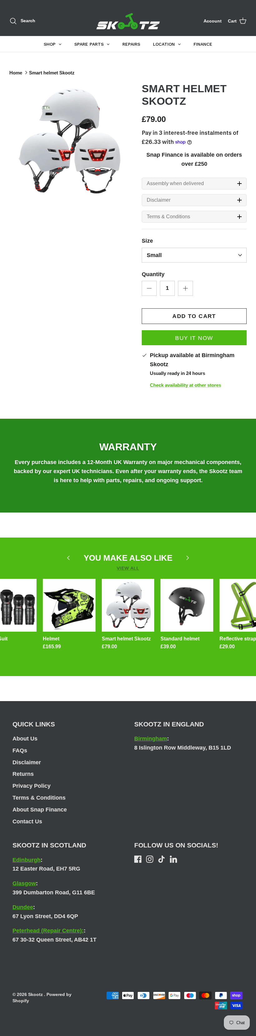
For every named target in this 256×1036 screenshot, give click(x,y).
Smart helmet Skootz (52, 72)
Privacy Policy (31, 786)
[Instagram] (149, 859)
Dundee (22, 907)
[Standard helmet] (186, 605)
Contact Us (27, 821)
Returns (23, 774)
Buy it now (194, 338)
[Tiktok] (161, 859)
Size (147, 241)
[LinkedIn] (173, 859)
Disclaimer (158, 200)
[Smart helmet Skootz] (128, 605)
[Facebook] (137, 859)
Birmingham (150, 738)
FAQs (19, 750)
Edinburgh (26, 860)
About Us (24, 738)
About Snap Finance (39, 809)
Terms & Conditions (168, 216)
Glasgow (24, 883)
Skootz (36, 994)
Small (154, 255)
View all (128, 568)
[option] (68, 141)
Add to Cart (194, 316)
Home (15, 72)
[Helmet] (69, 605)
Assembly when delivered (175, 183)
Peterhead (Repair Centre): (48, 930)
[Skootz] (128, 21)
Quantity (153, 274)
